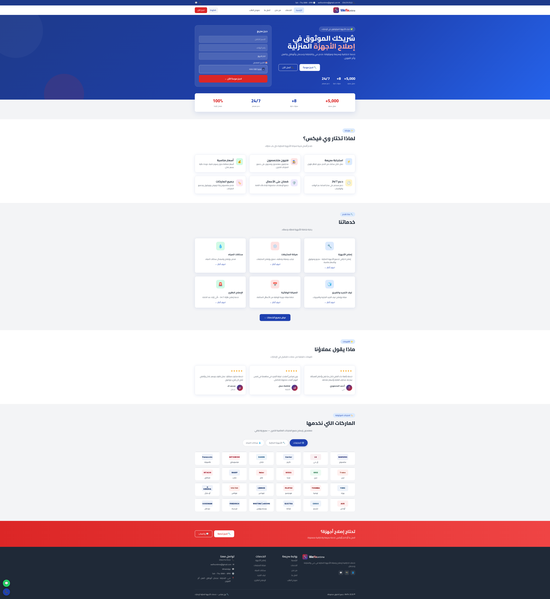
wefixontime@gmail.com (221, 564)
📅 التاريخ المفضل (260, 62)
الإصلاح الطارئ (260, 580)
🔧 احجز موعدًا (310, 67)
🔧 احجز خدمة (224, 534)
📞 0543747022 (348, 2)
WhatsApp (226, 569)
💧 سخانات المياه (253, 443)
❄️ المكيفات (298, 443)
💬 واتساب (204, 534)
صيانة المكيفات (260, 565)
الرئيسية (299, 10)
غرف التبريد (261, 575)
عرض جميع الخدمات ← (275, 317)
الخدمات (288, 10)
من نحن (278, 10)
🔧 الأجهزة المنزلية (277, 443)
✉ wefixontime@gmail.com (329, 2)
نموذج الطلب (254, 10)
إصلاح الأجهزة (260, 560)
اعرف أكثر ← (329, 267)
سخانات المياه (260, 570)
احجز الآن (201, 10)
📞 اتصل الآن (288, 67)
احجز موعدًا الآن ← (233, 79)
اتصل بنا (267, 10)
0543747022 (225, 560)
